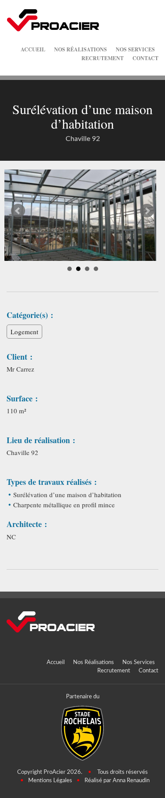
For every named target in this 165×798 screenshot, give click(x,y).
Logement (24, 331)
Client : (20, 356)
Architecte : (27, 524)
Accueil (33, 49)
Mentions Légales (50, 781)
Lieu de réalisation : (41, 440)
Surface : (22, 398)
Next (147, 211)
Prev (18, 211)
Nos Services (135, 49)
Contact (145, 58)
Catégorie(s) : (30, 315)
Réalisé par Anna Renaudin (117, 781)
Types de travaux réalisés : (52, 482)
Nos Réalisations (80, 49)
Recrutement (102, 58)
